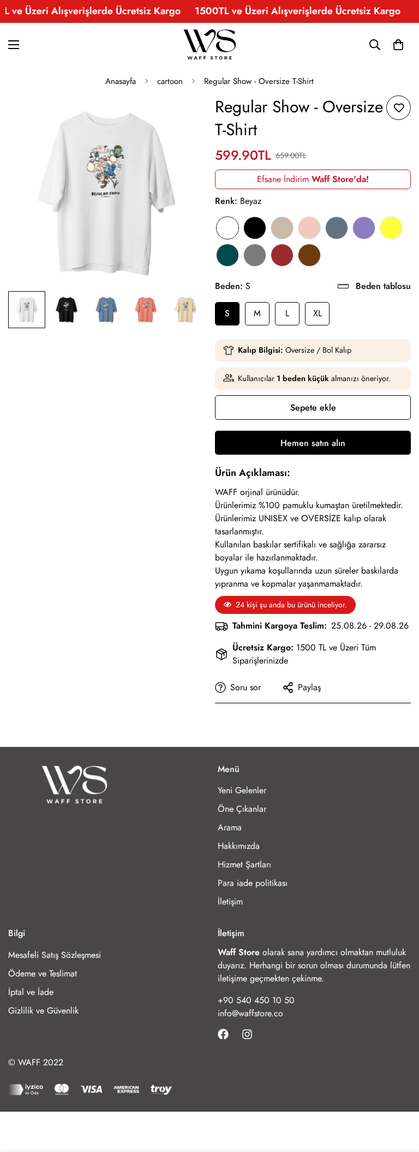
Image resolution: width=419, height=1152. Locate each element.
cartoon (170, 81)
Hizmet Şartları (244, 864)
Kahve (309, 255)
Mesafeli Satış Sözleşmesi (54, 955)
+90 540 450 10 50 (256, 1000)
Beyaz (227, 228)
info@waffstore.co (250, 1013)
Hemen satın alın (312, 443)
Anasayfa (120, 81)
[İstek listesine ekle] (398, 107)
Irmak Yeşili (227, 255)
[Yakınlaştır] (181, 118)
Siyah (255, 228)
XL (317, 313)
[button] (398, 44)
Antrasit (255, 255)
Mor (364, 228)
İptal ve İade (30, 992)
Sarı (391, 228)
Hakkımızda (239, 846)
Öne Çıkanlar (242, 809)
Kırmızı (282, 255)
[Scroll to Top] (397, 1092)
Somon (309, 228)
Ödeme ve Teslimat (42, 973)
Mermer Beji (282, 228)
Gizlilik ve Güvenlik (43, 1010)
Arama (230, 827)
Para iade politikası (253, 883)
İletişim (230, 901)
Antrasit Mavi (337, 228)
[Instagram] (247, 1034)
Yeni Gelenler (242, 790)
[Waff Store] (209, 45)
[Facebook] (223, 1034)
